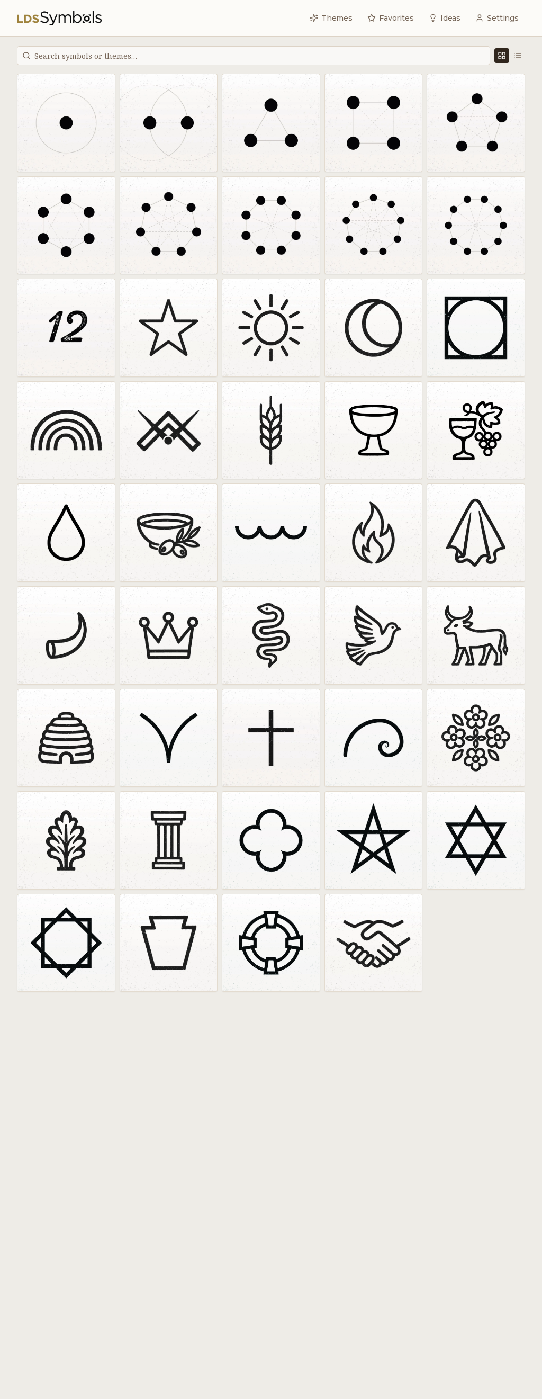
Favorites (396, 18)
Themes (337, 18)
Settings (503, 18)
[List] (517, 55)
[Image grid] (501, 55)
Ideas (450, 18)
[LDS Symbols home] (59, 18)
